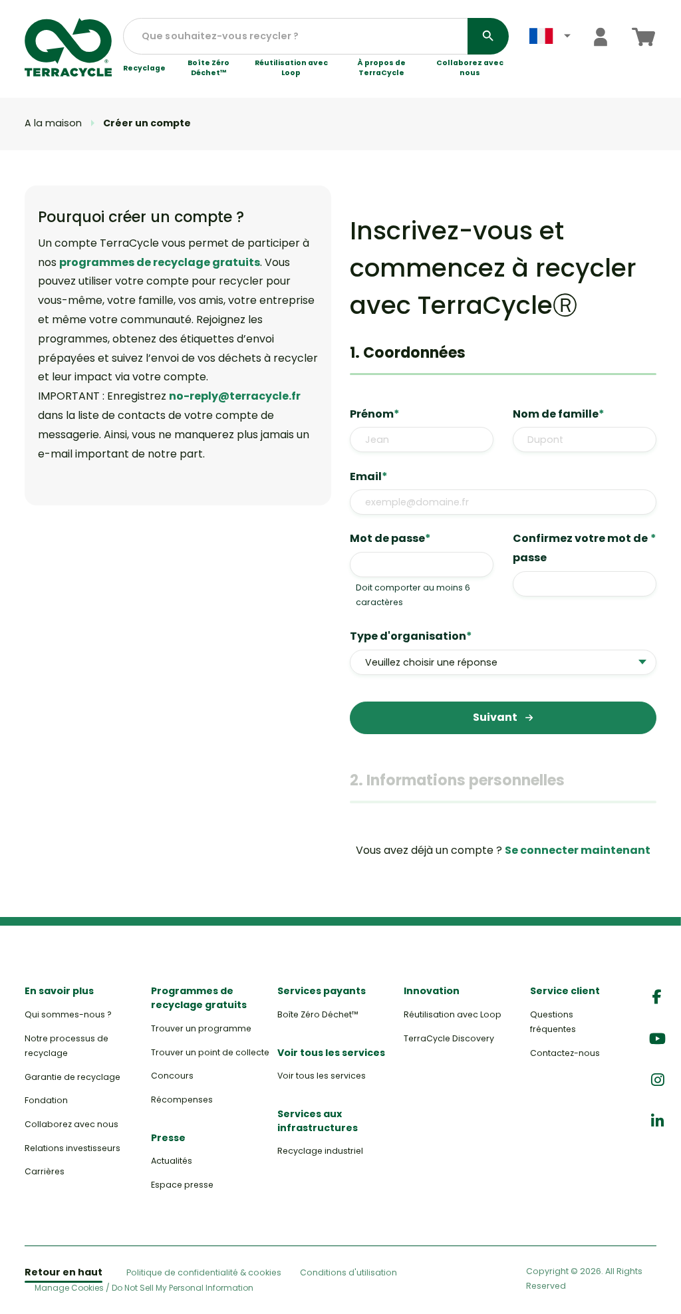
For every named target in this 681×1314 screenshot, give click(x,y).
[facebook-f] (657, 997)
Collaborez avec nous (469, 68)
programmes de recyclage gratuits (159, 262)
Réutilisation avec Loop (291, 68)
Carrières (45, 1171)
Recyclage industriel (320, 1150)
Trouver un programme (201, 1028)
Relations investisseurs (72, 1148)
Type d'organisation (411, 636)
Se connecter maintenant (577, 850)
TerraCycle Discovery (449, 1038)
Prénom (375, 414)
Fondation (46, 1100)
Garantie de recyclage (72, 1077)
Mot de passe (390, 538)
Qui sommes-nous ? (68, 1014)
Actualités (171, 1160)
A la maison (53, 123)
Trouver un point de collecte (210, 1052)
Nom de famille (559, 414)
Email (369, 476)
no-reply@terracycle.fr (235, 396)
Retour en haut (63, 1272)
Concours (172, 1075)
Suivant (496, 717)
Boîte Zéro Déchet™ (208, 68)
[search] (488, 36)
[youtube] (657, 1039)
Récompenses (182, 1099)
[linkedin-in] (657, 1121)
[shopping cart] (643, 37)
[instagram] (657, 1080)
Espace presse (182, 1184)
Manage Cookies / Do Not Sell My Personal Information (144, 1288)
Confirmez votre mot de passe (584, 548)
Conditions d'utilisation (348, 1272)
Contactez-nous (565, 1053)
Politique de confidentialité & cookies (203, 1272)
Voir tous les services (321, 1075)
